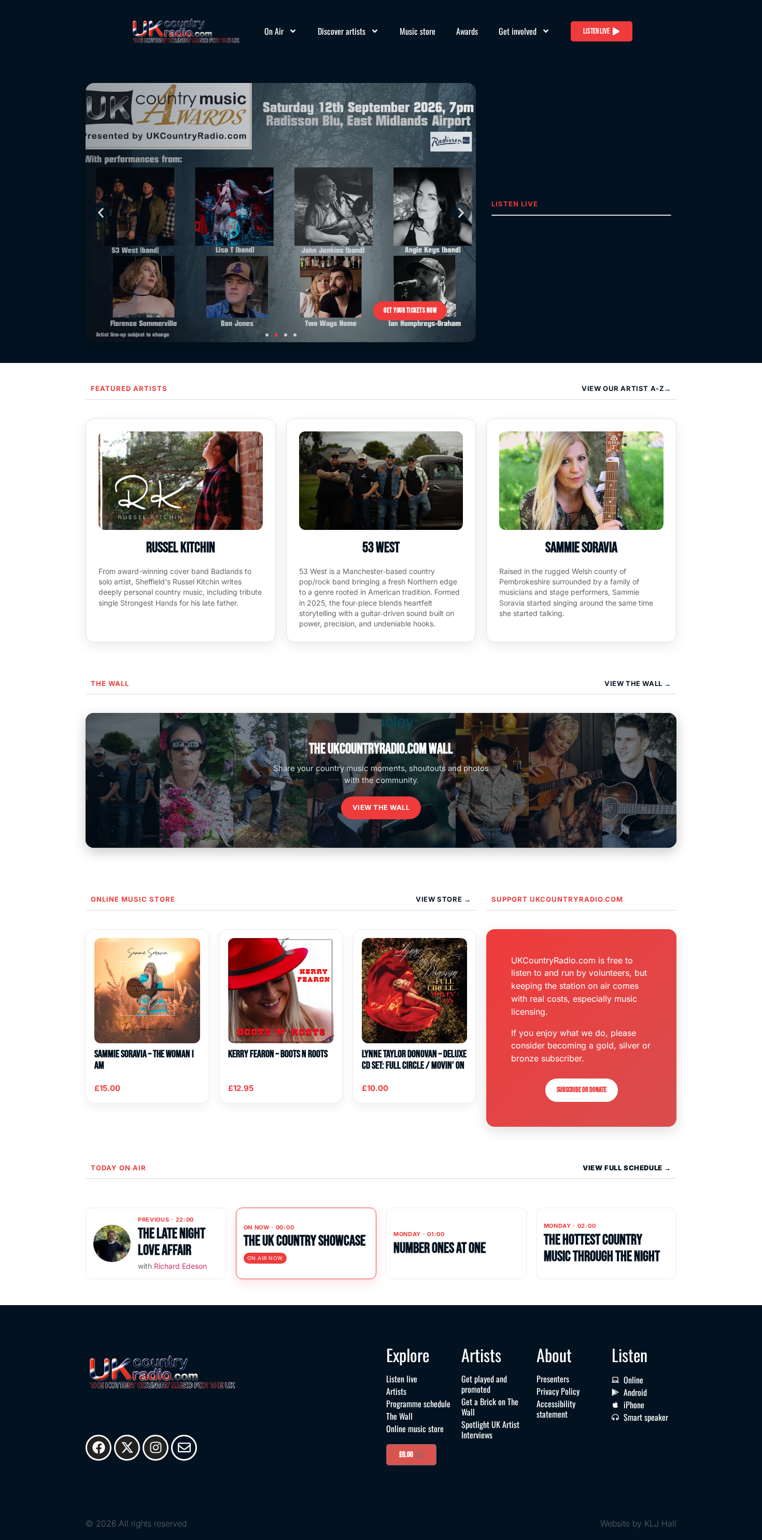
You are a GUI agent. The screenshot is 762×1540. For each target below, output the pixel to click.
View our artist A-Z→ (626, 388)
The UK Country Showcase (304, 1241)
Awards (467, 31)
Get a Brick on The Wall (489, 1406)
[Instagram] (155, 1448)
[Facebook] (98, 1448)
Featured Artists (129, 388)
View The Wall (634, 683)
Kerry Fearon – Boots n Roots (278, 1054)
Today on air (118, 1168)
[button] (100, 212)
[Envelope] (184, 1448)
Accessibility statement (556, 1408)
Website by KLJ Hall (638, 1523)
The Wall (110, 683)
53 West (381, 547)
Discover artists (341, 31)
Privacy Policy (558, 1391)
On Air (274, 31)
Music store (417, 31)
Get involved (518, 31)
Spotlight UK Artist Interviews (490, 1429)
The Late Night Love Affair (171, 1242)
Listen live (401, 1379)
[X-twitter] (127, 1448)
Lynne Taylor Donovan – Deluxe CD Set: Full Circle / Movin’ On (414, 1060)
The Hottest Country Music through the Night (602, 1248)
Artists (396, 1391)
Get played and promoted (484, 1384)
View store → (443, 899)
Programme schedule (418, 1403)
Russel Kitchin (180, 547)
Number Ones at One (439, 1248)
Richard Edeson (180, 1266)
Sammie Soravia (581, 547)
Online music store (133, 899)
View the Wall (381, 807)
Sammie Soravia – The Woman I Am (144, 1060)
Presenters (553, 1379)
